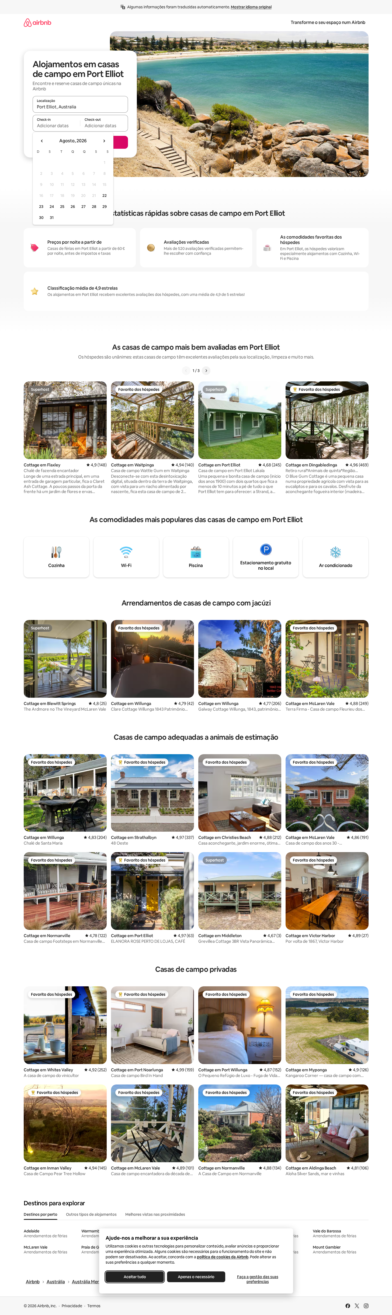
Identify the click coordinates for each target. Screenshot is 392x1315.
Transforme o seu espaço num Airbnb (328, 22)
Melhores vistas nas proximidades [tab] (155, 1214)
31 (52, 217)
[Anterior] (186, 370)
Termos (93, 1305)
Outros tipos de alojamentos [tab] (91, 1214)
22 (104, 195)
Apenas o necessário (196, 1276)
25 (62, 206)
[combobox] (80, 107)
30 (41, 217)
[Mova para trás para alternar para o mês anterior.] (42, 141)
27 (83, 206)
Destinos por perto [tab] (40, 1214)
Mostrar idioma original (251, 7)
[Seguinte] (206, 370)
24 (52, 206)
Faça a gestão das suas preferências (257, 1279)
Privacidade (72, 1305)
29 (104, 206)
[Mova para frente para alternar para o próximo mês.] (104, 141)
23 (41, 206)
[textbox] (56, 125)
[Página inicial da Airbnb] (37, 22)
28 (94, 206)
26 (73, 206)
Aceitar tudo (134, 1276)
